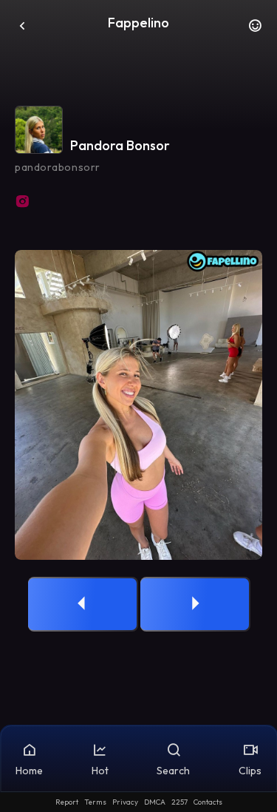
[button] (254, 29)
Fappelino (138, 22)
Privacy (125, 802)
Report (66, 802)
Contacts (208, 802)
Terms (95, 802)
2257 (179, 802)
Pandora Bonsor (120, 145)
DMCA (154, 802)
